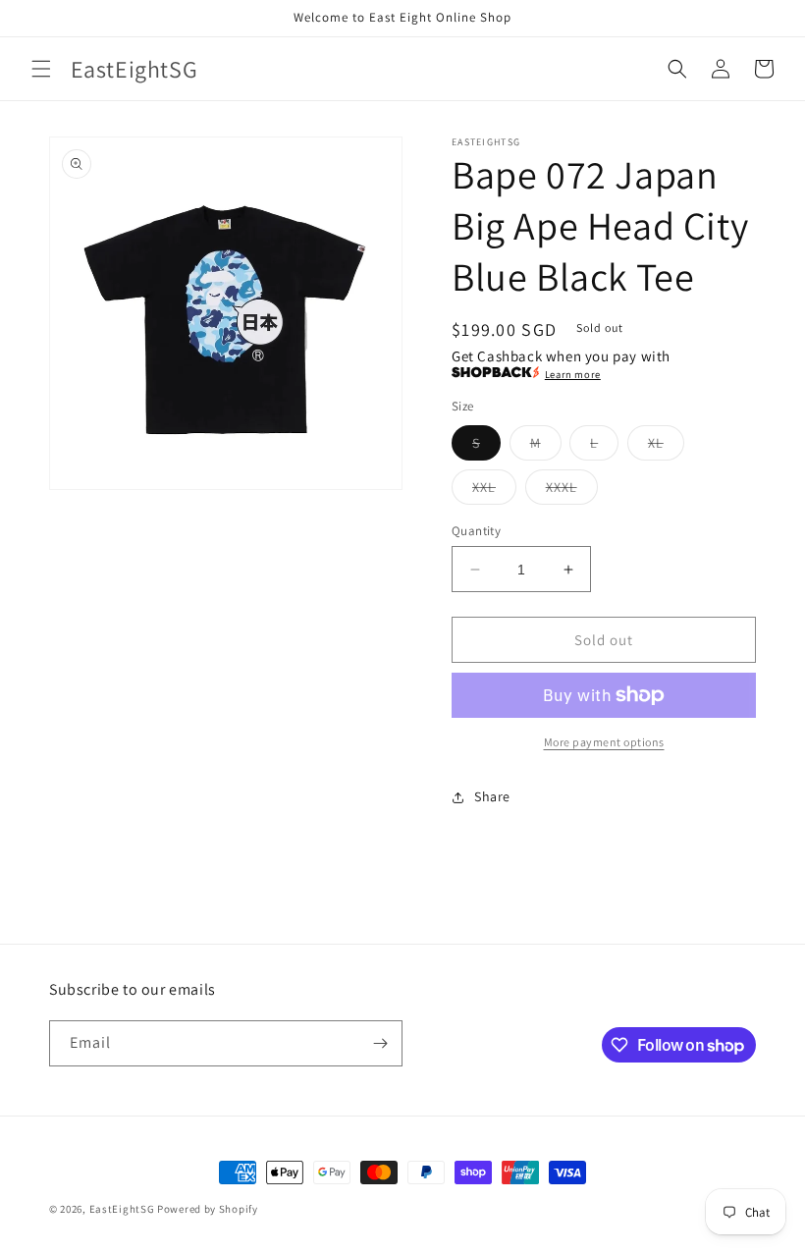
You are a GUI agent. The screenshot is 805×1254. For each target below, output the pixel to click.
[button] (41, 68)
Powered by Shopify (207, 1209)
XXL (494, 491)
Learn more (573, 374)
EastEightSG (122, 1209)
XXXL (572, 491)
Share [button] (492, 796)
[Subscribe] (380, 1043)
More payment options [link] (604, 742)
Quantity (476, 530)
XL (666, 447)
